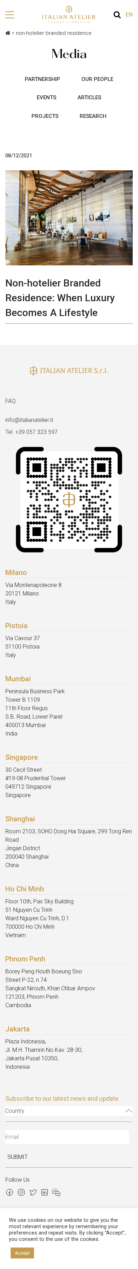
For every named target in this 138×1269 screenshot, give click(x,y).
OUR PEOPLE (97, 79)
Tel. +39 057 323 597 (31, 432)
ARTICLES (89, 97)
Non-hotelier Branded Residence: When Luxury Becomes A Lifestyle (60, 297)
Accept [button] (22, 1253)
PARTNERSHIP (42, 79)
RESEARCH (93, 116)
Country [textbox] (14, 1110)
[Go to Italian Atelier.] (7, 33)
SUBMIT (17, 1157)
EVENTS (46, 97)
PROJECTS (44, 116)
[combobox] (69, 1111)
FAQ (10, 401)
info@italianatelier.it (29, 420)
